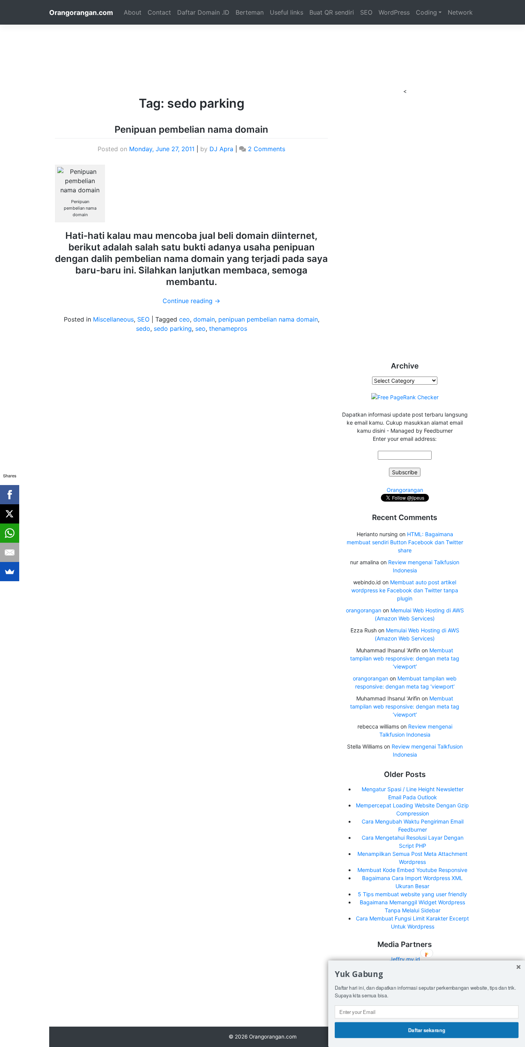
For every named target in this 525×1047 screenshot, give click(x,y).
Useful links (286, 12)
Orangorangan (405, 490)
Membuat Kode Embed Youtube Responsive (412, 870)
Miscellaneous (113, 319)
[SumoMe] (9, 571)
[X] (9, 514)
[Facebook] (9, 494)
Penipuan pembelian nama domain (191, 129)
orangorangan (363, 610)
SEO (366, 12)
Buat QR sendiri (331, 12)
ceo (184, 319)
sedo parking (173, 328)
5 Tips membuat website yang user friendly (412, 894)
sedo (143, 328)
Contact (159, 12)
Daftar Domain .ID (203, 12)
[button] (426, 974)
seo (200, 328)
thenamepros (228, 328)
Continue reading (191, 301)
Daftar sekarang (426, 1029)
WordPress (394, 12)
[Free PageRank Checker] (405, 396)
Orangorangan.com (81, 12)
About (132, 12)
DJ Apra (221, 149)
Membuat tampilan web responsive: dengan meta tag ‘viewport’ (404, 658)
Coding (426, 12)
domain (204, 319)
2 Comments (266, 149)
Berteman (250, 12)
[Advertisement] (262, 42)
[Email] (9, 552)
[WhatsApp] (9, 533)
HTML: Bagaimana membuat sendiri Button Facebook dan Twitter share (405, 542)
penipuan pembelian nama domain (268, 319)
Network (460, 12)
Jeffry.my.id (405, 959)
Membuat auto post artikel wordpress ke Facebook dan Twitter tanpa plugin (404, 590)
